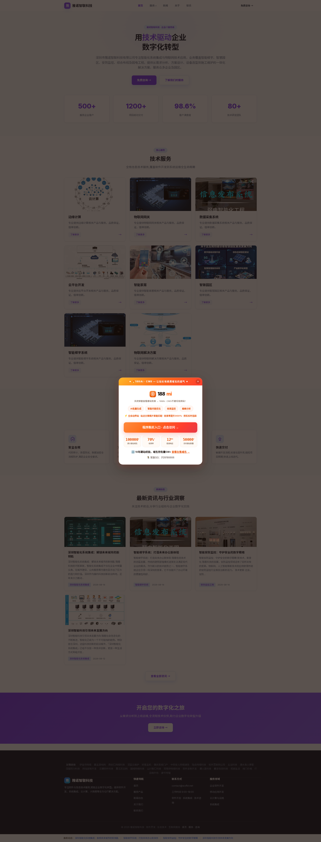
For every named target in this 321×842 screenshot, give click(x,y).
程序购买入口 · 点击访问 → (160, 427)
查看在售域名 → (181, 452)
